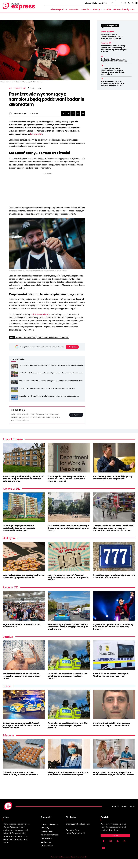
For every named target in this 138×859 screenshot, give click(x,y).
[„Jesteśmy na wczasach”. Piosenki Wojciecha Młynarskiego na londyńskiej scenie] (69, 556)
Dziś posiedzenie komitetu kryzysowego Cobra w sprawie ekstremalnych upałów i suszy (68, 528)
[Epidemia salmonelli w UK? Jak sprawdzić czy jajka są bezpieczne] (24, 754)
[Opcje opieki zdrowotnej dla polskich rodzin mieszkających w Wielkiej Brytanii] (114, 754)
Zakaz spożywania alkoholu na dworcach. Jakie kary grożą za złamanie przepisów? (51, 365)
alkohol (19, 337)
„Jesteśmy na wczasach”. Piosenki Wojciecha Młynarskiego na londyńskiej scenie (68, 577)
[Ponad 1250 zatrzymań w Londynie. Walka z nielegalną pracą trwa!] (114, 655)
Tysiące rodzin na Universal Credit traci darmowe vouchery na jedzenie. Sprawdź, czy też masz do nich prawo (113, 528)
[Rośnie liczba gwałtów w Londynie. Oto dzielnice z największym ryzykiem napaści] (69, 655)
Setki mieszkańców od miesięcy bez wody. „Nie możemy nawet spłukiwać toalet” (22, 676)
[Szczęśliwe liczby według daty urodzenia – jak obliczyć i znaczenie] (114, 556)
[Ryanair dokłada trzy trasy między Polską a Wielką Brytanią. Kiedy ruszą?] (14, 389)
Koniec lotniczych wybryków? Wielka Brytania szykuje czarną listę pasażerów (49, 396)
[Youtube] (104, 848)
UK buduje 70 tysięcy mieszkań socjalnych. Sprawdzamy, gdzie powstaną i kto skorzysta (19, 528)
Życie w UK (20, 88)
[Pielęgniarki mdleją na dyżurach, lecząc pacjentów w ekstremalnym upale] (69, 754)
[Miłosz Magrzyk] (11, 113)
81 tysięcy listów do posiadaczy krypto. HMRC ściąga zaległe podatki (112, 36)
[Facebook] (121, 3)
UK (10, 88)
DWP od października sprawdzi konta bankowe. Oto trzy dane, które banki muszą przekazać (67, 478)
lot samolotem (29, 337)
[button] (112, 3)
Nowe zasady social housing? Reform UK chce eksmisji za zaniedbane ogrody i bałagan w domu (113, 49)
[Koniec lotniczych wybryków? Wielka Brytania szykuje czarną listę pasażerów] (14, 397)
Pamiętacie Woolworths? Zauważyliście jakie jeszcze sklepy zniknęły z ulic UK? (112, 83)
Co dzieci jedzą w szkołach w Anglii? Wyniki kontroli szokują (114, 60)
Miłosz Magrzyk (19, 113)
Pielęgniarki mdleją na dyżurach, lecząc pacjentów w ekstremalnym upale (68, 773)
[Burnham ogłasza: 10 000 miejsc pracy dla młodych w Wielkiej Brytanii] (114, 457)
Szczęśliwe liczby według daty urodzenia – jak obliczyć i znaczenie (114, 576)
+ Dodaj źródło (72, 347)
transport (64, 337)
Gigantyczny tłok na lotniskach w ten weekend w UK (21, 625)
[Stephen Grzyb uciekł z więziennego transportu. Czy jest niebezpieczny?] (114, 704)
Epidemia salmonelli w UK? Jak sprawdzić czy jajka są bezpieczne (20, 773)
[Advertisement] (47, 190)
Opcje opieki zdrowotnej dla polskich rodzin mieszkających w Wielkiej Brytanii (113, 773)
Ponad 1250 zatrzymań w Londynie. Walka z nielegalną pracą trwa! (111, 674)
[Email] (78, 113)
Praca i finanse (107, 31)
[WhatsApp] (73, 113)
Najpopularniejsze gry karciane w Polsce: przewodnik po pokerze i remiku (24, 576)
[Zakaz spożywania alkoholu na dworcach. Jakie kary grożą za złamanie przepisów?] (14, 366)
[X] (133, 3)
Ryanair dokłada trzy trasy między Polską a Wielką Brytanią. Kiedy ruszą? (47, 388)
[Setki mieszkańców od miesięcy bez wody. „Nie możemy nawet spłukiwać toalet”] (24, 655)
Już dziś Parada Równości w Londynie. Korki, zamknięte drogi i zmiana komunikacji (50, 373)
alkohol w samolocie (40, 314)
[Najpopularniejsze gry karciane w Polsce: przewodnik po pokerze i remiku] (24, 556)
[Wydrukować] (83, 113)
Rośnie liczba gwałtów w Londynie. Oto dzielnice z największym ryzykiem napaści (67, 676)
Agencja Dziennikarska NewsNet (76, 857)
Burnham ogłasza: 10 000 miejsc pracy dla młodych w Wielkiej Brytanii (112, 477)
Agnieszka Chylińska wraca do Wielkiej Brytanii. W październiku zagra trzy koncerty (113, 626)
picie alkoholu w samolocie (48, 337)
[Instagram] (125, 3)
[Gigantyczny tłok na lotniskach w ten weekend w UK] (24, 605)
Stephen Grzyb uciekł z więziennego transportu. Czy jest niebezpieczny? (111, 724)
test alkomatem (36, 134)
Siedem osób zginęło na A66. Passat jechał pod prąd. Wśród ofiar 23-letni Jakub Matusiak (21, 725)
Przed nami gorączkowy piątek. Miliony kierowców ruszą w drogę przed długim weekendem (113, 71)
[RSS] (129, 3)
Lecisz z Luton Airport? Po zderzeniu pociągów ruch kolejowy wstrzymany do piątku (51, 381)
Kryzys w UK (106, 43)
